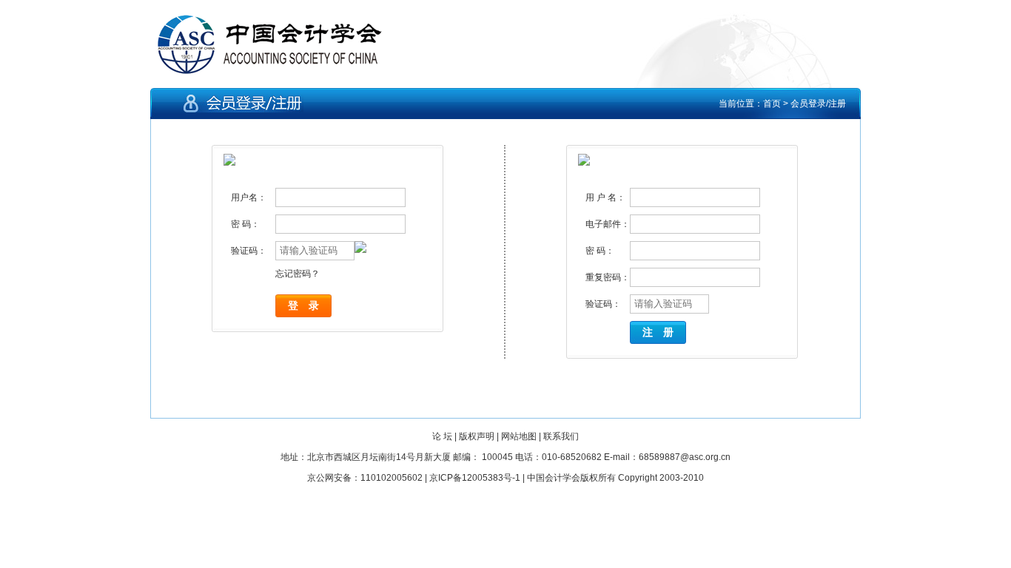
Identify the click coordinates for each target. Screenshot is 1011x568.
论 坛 (442, 436)
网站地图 (519, 436)
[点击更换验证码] (392, 247)
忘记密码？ (297, 273)
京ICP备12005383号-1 (474, 478)
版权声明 (476, 436)
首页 (772, 103)
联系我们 (561, 436)
